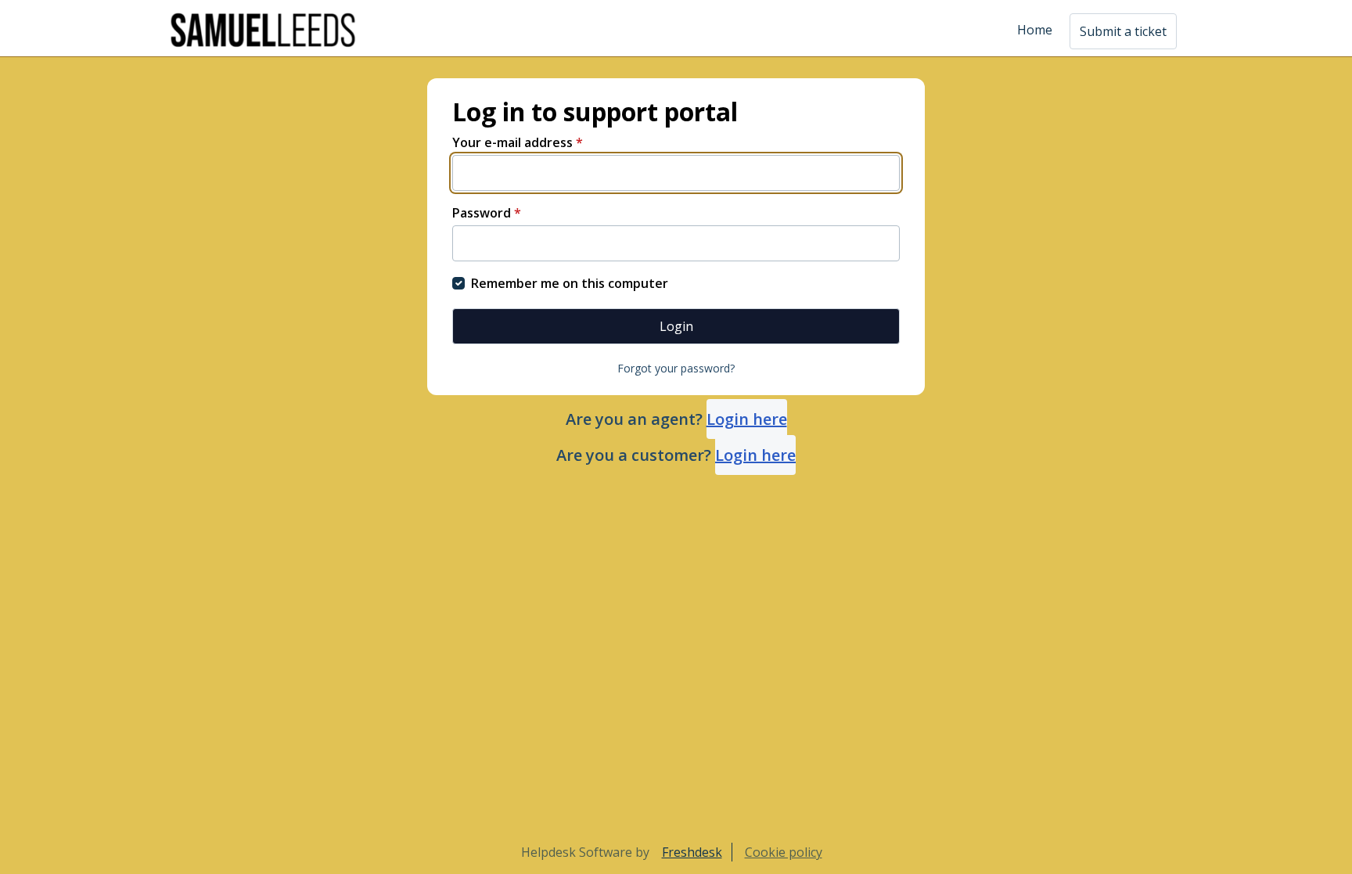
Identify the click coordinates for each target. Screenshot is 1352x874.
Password (486, 212)
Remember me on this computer (569, 283)
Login (676, 326)
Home (1034, 29)
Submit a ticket (1123, 31)
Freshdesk (692, 852)
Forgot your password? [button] (676, 368)
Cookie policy (783, 852)
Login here (747, 419)
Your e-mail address (517, 142)
